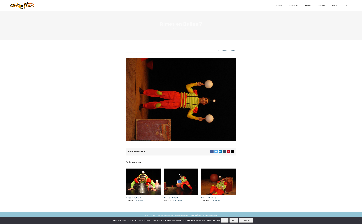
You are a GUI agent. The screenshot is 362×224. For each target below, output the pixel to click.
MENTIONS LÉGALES (196, 215)
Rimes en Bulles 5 (208, 198)
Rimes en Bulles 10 (134, 198)
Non (233, 220)
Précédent (223, 51)
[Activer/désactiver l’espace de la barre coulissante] (346, 5)
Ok (225, 220)
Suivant (232, 51)
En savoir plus (246, 220)
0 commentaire (139, 200)
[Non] (360, 220)
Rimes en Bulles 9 (171, 198)
